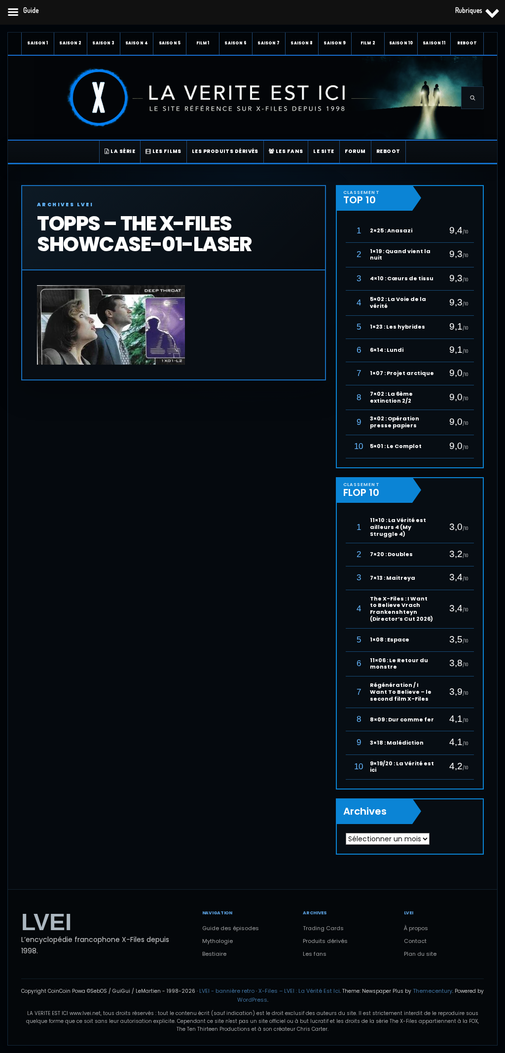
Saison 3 (103, 43)
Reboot (467, 43)
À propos (416, 928)
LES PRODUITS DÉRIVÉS (225, 151)
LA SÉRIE (122, 151)
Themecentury (432, 991)
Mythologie (217, 941)
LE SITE (323, 151)
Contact (415, 941)
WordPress (252, 1000)
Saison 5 (169, 43)
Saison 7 (268, 43)
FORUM (355, 151)
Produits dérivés (325, 941)
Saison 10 (401, 43)
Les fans (314, 954)
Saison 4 (136, 43)
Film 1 (203, 43)
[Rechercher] (472, 97)
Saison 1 (37, 43)
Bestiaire (214, 954)
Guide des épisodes (230, 928)
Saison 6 (235, 43)
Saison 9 (335, 43)
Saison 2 (70, 43)
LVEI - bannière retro (226, 991)
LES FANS (288, 151)
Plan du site (420, 954)
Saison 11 (434, 43)
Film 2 (368, 43)
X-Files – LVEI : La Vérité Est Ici (299, 991)
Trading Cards (323, 928)
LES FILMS (166, 151)
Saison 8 (301, 43)
